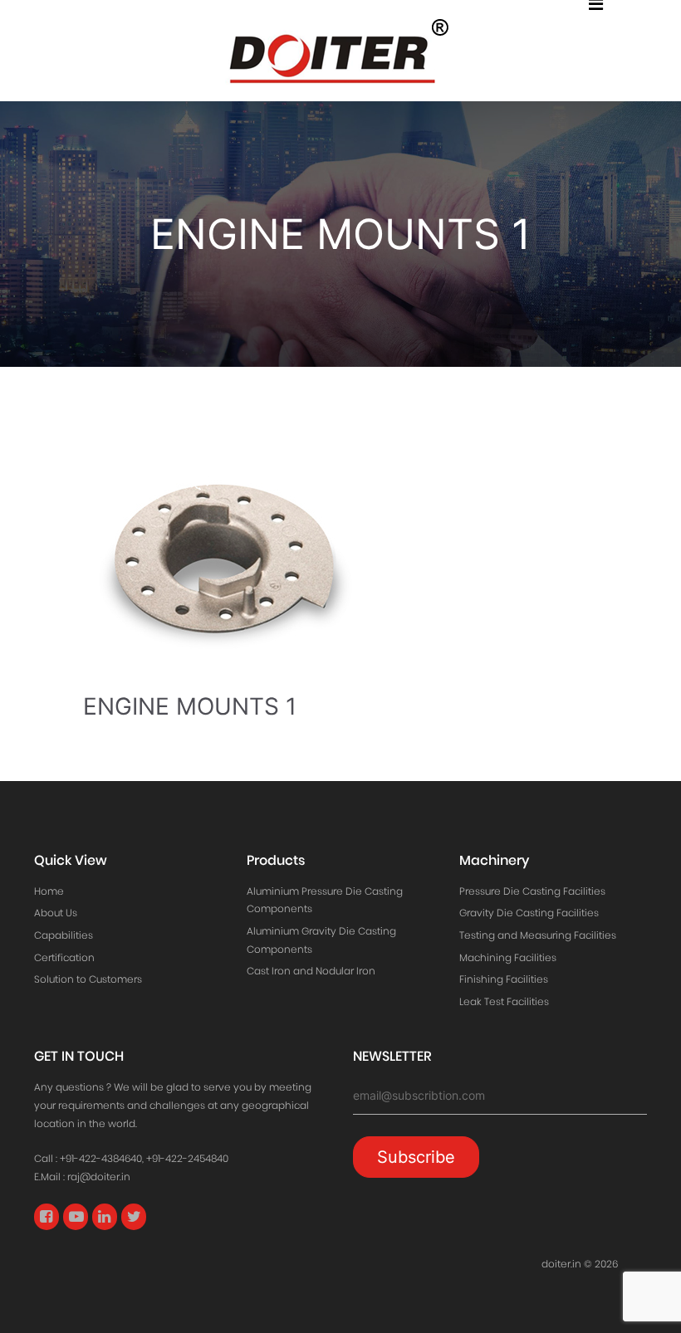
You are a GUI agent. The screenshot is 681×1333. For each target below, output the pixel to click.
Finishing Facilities (503, 979)
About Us (55, 913)
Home (49, 891)
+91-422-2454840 (187, 1158)
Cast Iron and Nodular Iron (311, 971)
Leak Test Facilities (504, 1001)
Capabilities (63, 935)
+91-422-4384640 (101, 1158)
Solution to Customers (88, 979)
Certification (64, 957)
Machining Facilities (507, 957)
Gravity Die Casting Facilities (529, 913)
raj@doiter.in (98, 1176)
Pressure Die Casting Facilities (532, 891)
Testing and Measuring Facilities (537, 935)
